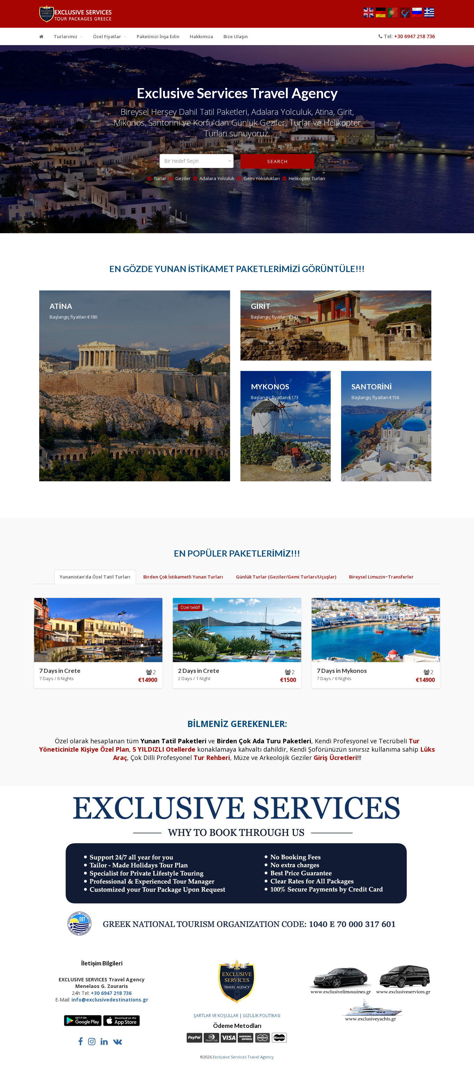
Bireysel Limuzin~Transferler (381, 577)
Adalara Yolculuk (217, 178)
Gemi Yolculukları (262, 178)
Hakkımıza (201, 36)
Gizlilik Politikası (261, 1015)
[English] (368, 16)
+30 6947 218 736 (414, 36)
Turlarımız (65, 36)
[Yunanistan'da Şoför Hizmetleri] (340, 993)
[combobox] (197, 161)
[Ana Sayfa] (41, 36)
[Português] (392, 16)
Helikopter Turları (307, 178)
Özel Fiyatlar (107, 36)
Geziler (183, 178)
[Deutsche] (380, 16)
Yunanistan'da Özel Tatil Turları (95, 577)
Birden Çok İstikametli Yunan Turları (183, 577)
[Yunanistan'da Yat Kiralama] (372, 1020)
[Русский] (417, 16)
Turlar (160, 178)
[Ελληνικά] (429, 16)
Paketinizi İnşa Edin (158, 36)
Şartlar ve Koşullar (216, 1015)
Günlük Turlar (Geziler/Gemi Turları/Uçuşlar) (286, 577)
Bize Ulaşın (235, 36)
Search (277, 161)
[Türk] (404, 16)
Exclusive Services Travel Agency (243, 1056)
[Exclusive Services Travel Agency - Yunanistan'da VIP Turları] (75, 15)
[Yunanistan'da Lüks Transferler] (404, 993)
